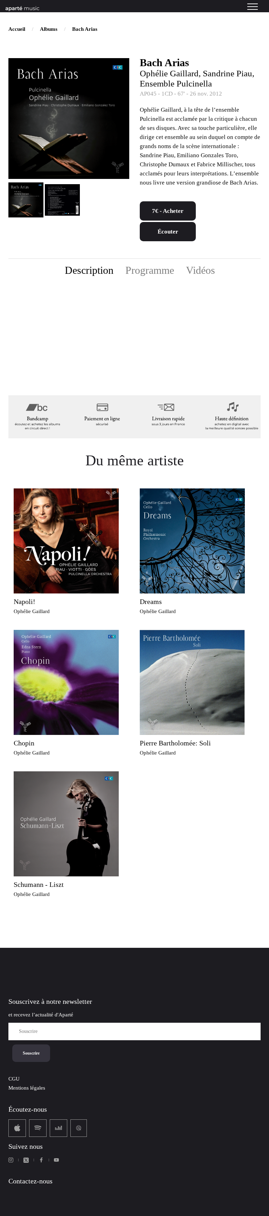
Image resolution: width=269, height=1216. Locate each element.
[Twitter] (26, 1160)
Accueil (16, 29)
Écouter (168, 231)
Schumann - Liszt (39, 884)
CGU (14, 1079)
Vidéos (200, 270)
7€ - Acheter (168, 211)
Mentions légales (26, 1088)
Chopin (24, 743)
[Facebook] (41, 1160)
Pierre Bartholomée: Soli (175, 743)
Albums (48, 29)
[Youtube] (56, 1160)
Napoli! (24, 601)
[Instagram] (10, 1160)
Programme (149, 270)
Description (89, 270)
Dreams (151, 601)
